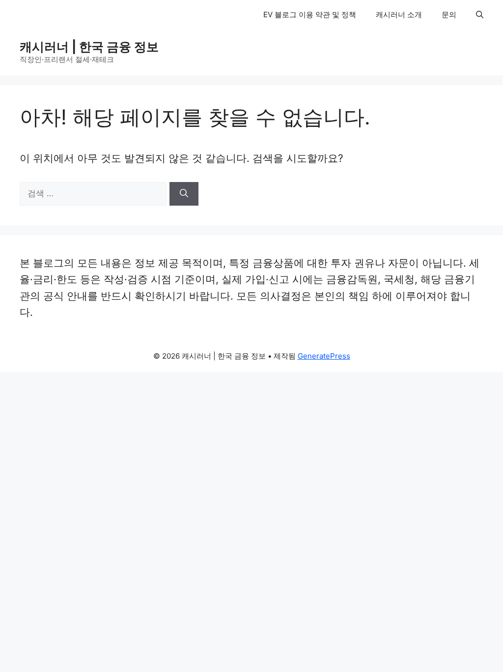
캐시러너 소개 (399, 14)
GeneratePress (324, 356)
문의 (449, 14)
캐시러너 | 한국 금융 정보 (89, 46)
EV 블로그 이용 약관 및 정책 (309, 14)
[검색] (183, 194)
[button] (479, 15)
